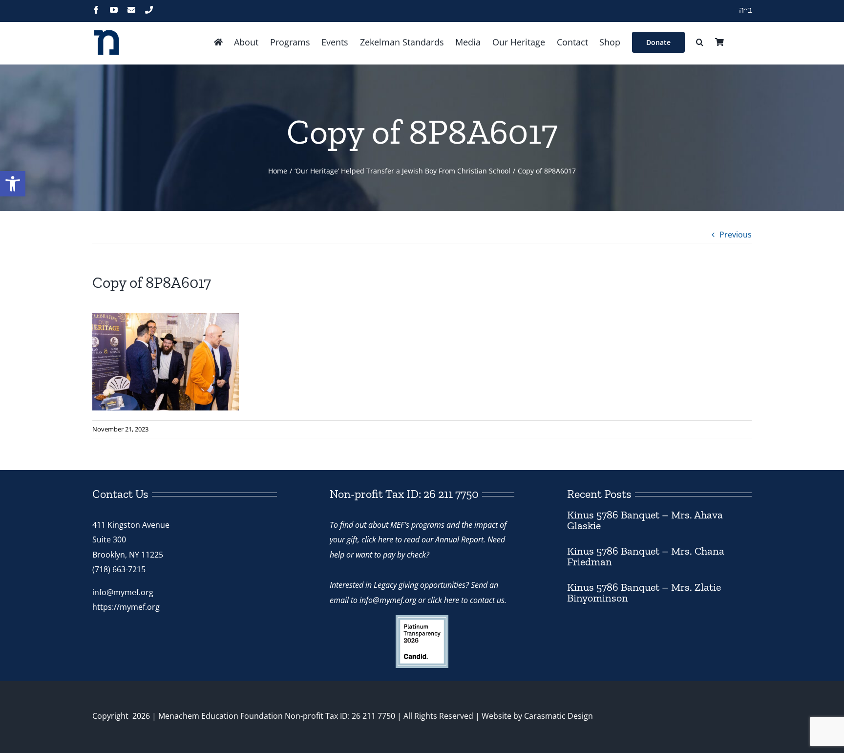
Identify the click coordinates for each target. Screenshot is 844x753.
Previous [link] (735, 234)
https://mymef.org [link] (126, 607)
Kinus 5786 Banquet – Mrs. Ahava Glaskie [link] (645, 520)
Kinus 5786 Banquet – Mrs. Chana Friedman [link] (645, 556)
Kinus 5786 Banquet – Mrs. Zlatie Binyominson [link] (644, 592)
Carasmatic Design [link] (558, 715)
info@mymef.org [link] (122, 592)
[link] (12, 183)
